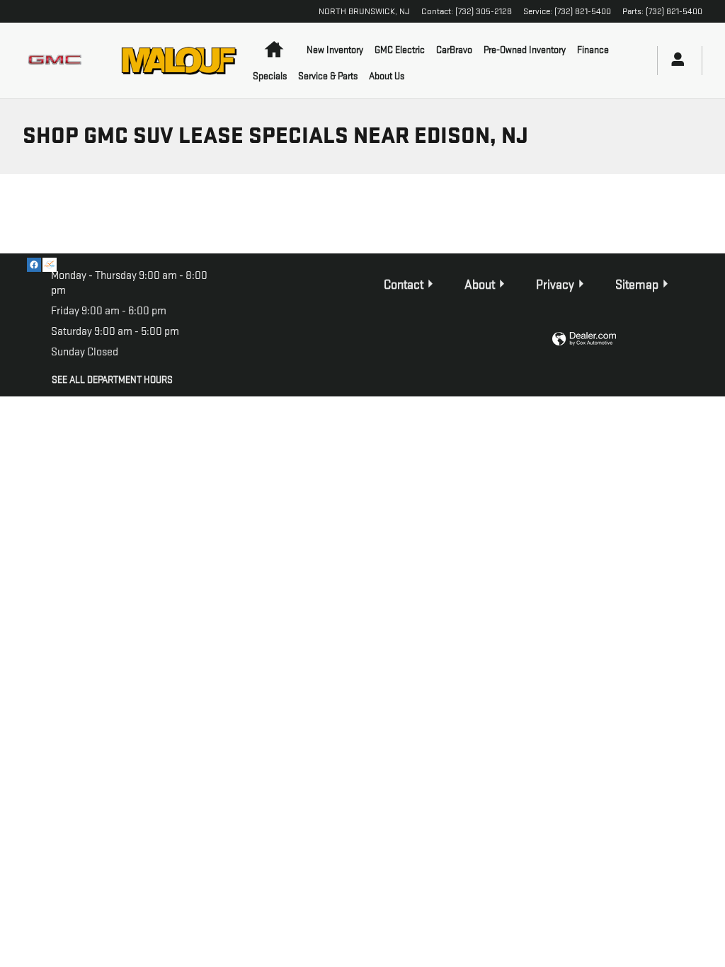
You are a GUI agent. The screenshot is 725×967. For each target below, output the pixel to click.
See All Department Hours (112, 380)
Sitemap (636, 284)
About (479, 284)
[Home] (57, 61)
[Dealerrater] (49, 265)
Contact (403, 284)
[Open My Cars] (674, 60)
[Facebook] (34, 265)
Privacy (555, 284)
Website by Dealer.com (584, 339)
